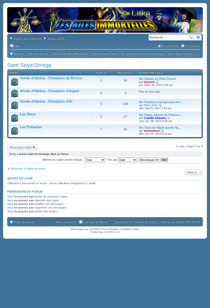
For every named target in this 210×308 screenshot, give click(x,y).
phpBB (93, 229)
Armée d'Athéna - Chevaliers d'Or (46, 101)
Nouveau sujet (20, 147)
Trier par (112, 159)
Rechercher (191, 37)
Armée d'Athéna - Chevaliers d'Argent (49, 91)
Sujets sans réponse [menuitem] (28, 38)
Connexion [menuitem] (192, 45)
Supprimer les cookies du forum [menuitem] (136, 221)
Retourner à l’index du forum (27, 168)
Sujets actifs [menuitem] (56, 38)
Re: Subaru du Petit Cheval (157, 78)
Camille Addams (155, 117)
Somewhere (152, 130)
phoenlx (149, 81)
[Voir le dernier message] (157, 81)
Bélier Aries (151, 105)
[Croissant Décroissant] (149, 159)
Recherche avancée (198, 37)
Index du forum (24, 221)
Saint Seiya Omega (29, 65)
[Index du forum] (105, 27)
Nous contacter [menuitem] (66, 221)
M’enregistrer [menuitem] (170, 45)
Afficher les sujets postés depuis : (63, 159)
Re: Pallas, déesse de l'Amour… (160, 114)
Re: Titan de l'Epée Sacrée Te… (160, 127)
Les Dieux (28, 114)
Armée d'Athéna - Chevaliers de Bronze (51, 78)
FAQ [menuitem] (17, 45)
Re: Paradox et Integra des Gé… (160, 102)
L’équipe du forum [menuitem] (95, 221)
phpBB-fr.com (112, 231)
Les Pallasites (31, 127)
